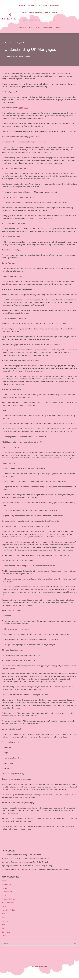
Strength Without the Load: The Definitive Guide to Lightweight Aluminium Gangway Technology (36, 869)
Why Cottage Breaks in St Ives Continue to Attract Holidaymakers (25, 858)
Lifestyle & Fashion (36, 20)
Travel (57, 27)
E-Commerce (32, 5)
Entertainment (55, 5)
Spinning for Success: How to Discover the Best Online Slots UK (25, 862)
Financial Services (35, 13)
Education (43, 5)
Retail (31, 27)
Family (24, 13)
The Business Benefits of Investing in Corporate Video (21, 855)
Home (7, 43)
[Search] (75, 943)
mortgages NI (23, 108)
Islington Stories (12, 56)
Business (22, 5)
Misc (47, 20)
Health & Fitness (51, 13)
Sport (38, 27)
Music (54, 20)
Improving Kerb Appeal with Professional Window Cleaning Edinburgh (27, 866)
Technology (47, 27)
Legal (25, 20)
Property (22, 27)
